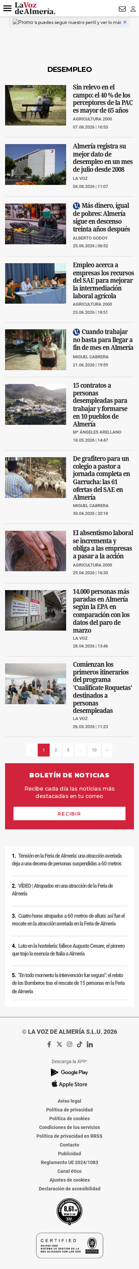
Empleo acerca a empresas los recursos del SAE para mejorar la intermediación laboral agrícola (103, 280)
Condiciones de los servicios (69, 1127)
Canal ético (69, 1171)
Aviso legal (69, 1101)
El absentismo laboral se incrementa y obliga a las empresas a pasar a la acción (103, 544)
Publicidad (69, 1153)
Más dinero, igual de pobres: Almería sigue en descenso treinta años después (101, 217)
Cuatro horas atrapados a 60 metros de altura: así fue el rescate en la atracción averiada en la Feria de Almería (68, 920)
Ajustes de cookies (70, 1180)
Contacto (69, 1145)
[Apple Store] (69, 1084)
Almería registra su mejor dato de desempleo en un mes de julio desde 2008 (103, 157)
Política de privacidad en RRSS (69, 1136)
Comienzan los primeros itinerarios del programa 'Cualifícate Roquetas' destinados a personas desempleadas (102, 688)
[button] (7, 8)
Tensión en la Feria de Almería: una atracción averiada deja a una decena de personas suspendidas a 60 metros (66, 860)
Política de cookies (69, 1118)
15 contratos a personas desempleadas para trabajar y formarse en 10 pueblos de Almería (100, 405)
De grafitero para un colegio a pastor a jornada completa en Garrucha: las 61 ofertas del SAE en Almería (101, 478)
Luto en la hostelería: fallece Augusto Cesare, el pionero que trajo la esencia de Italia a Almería (68, 950)
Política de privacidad (69, 1109)
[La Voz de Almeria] (35, 8)
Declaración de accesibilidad (70, 1188)
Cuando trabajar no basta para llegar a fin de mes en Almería (103, 339)
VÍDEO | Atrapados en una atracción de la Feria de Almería (62, 890)
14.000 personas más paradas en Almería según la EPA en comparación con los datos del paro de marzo (101, 610)
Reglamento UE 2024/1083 (69, 1162)
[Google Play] (69, 1072)
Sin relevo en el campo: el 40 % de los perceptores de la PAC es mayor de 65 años (103, 98)
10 (94, 749)
